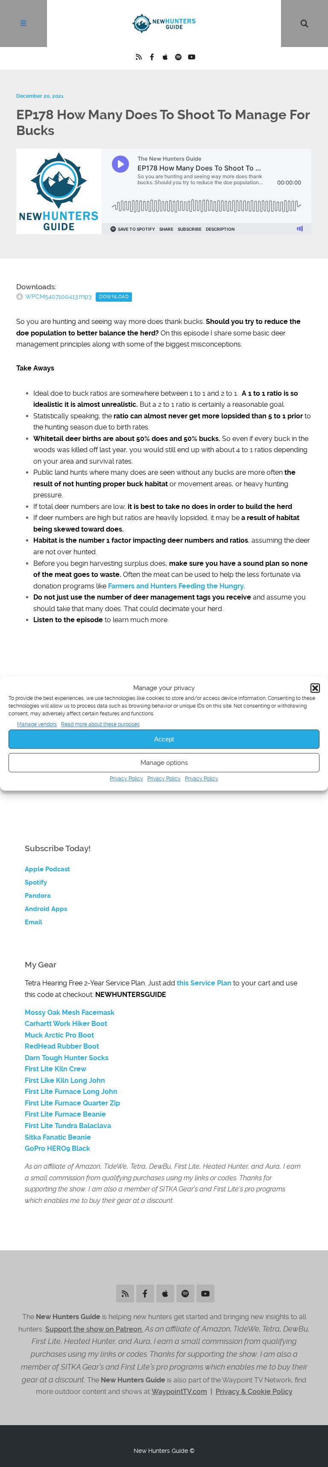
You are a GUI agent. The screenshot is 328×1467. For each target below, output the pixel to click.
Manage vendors (37, 724)
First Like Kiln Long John (65, 1081)
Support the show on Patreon (93, 1329)
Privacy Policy (126, 779)
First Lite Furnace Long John (71, 1092)
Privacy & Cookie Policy (254, 1392)
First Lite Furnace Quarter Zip (72, 1103)
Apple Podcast (47, 869)
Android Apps (46, 909)
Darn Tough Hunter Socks (66, 1058)
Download (114, 297)
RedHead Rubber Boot (62, 1046)
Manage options (164, 763)
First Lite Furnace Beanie (65, 1114)
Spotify (36, 882)
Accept (164, 739)
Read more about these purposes (100, 724)
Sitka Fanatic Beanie (58, 1137)
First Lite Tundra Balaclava (68, 1126)
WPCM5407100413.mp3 (58, 296)
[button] (315, 688)
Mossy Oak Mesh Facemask (69, 1013)
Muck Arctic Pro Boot (59, 1035)
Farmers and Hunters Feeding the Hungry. (177, 586)
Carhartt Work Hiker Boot (66, 1024)
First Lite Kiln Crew (55, 1069)
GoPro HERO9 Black (57, 1148)
